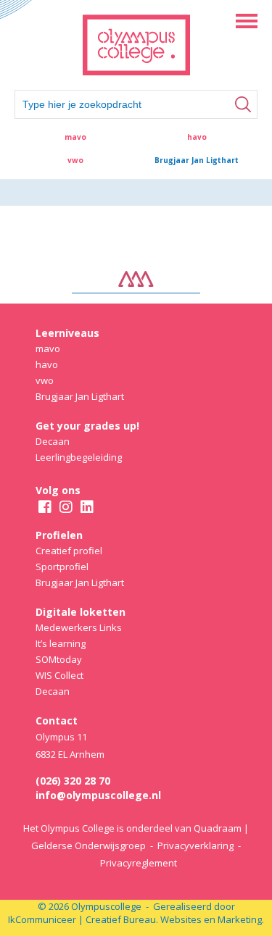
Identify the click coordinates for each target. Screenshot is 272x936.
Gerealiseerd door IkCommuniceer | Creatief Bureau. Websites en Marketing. (136, 913)
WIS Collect (59, 675)
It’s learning (61, 643)
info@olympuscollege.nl (98, 795)
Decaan (53, 441)
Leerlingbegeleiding (79, 457)
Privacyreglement (138, 862)
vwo (75, 160)
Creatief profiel (69, 550)
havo (197, 137)
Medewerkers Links (79, 627)
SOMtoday (59, 659)
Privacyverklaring (195, 845)
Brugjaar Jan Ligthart (196, 160)
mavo (75, 137)
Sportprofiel (62, 566)
